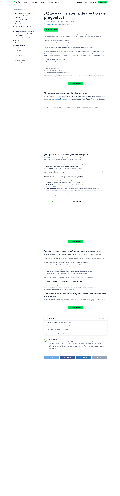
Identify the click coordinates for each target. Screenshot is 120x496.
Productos (26, 2)
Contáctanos (79, 2)
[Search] (35, 9)
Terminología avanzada (19, 60)
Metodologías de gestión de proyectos (21, 20)
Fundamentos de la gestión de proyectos (22, 16)
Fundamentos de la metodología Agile (24, 31)
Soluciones (34, 2)
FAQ (63, 9)
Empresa (57, 2)
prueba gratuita (70, 289)
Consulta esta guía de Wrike (94, 285)
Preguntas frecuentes (19, 45)
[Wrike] (17, 2)
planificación (53, 186)
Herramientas (17, 50)
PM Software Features (19, 55)
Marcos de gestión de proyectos (22, 38)
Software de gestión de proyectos (23, 26)
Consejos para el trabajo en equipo (23, 29)
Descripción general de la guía (22, 13)
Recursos (43, 2)
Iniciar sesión (93, 2)
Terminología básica (18, 62)
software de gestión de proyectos (51, 57)
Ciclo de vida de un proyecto (21, 24)
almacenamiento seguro (96, 190)
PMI (15, 57)
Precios (51, 2)
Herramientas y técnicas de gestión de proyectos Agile (24, 34)
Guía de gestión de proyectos (53, 9)
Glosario (16, 43)
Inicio (44, 8)
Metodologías (17, 52)
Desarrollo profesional (19, 47)
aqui (93, 195)
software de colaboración (61, 99)
